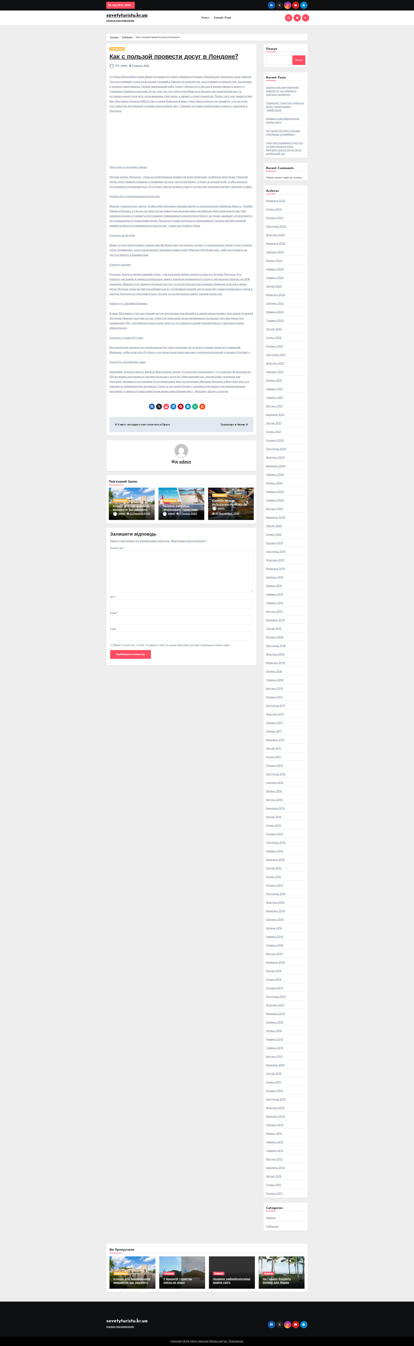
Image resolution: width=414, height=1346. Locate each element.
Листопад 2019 (276, 551)
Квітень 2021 (274, 406)
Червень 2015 (274, 851)
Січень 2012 (273, 1184)
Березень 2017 (275, 739)
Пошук (271, 49)
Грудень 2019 (274, 543)
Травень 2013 (274, 1048)
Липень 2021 (274, 380)
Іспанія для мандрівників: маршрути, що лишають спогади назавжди (131, 510)
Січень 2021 (273, 431)
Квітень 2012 (274, 1159)
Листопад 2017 (276, 705)
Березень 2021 (275, 414)
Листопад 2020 (276, 448)
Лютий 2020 (274, 526)
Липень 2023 (274, 260)
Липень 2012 (274, 1133)
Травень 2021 (274, 397)
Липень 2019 (274, 585)
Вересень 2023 (275, 243)
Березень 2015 (275, 859)
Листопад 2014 (276, 894)
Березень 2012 (275, 1167)
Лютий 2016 (274, 816)
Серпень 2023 (275, 252)
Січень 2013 (273, 1082)
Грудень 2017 (274, 697)
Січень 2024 (274, 209)
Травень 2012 (274, 1150)
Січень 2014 (273, 979)
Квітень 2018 (274, 688)
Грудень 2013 (274, 988)
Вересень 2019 (275, 568)
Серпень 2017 (274, 722)
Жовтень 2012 (275, 1107)
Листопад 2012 (276, 1099)
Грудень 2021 (274, 346)
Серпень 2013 (274, 1022)
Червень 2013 (274, 1039)
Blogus (214, 1341)
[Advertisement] (182, 140)
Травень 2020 (275, 500)
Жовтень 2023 (275, 235)
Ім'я (113, 596)
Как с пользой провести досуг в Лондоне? (173, 57)
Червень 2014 (274, 936)
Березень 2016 (275, 808)
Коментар (117, 548)
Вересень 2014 (275, 911)
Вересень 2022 (276, 294)
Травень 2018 (274, 680)
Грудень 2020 (275, 440)
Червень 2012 (274, 1142)
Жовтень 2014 (275, 902)
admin (123, 65)
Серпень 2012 (274, 1125)
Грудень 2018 (274, 637)
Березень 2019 (275, 620)
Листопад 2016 (276, 774)
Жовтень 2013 (275, 1005)
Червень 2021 (274, 389)
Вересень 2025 (275, 200)
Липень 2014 (274, 928)
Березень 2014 (275, 962)
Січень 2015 (273, 876)
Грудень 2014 (274, 885)
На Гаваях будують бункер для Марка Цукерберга (277, 1283)
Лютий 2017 (273, 748)
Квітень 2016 (274, 799)
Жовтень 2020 (275, 457)
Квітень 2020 (274, 508)
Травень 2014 (274, 945)
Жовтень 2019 (275, 560)
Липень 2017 (274, 731)
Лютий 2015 (273, 868)
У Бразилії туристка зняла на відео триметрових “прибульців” (285, 107)
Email (114, 613)
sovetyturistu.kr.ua (126, 15)
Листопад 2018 (276, 645)
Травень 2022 (275, 320)
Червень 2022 (275, 312)
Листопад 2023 (276, 226)
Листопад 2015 (276, 842)
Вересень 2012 (275, 1116)
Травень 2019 (274, 603)
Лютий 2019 (274, 628)
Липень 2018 (274, 671)
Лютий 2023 (274, 286)
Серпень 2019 (274, 577)
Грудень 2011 (274, 1193)
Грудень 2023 (274, 217)
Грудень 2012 (274, 1090)
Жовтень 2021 (275, 363)
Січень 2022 (274, 337)
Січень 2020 (274, 534)
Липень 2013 (274, 1030)
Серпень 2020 (275, 474)
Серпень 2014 (274, 919)
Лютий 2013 (273, 1073)
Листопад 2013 (276, 996)
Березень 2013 (275, 1065)
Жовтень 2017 (275, 714)
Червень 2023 (275, 269)
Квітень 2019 (274, 611)
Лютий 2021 (274, 423)
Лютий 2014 (274, 971)
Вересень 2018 (275, 662)
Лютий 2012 (274, 1176)
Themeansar (235, 1341)
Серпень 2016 (274, 782)
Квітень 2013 (274, 1056)
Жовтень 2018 (275, 654)
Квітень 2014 (274, 953)
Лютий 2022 (274, 329)
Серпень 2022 (275, 303)
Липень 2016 (274, 791)
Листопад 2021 (276, 354)
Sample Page (222, 17)
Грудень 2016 (274, 765)
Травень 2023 (275, 277)
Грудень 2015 (274, 834)
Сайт (113, 629)
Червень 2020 (275, 491)
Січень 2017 (273, 757)
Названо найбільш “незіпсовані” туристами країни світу (180, 510)
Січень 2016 (273, 825)
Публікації (117, 48)
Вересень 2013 (275, 1013)
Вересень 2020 (276, 466)
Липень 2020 (274, 483)
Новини (271, 1217)
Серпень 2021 (274, 371)
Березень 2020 (275, 517)
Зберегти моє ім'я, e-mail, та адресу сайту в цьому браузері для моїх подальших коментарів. (171, 645)
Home (205, 17)
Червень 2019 (274, 594)
